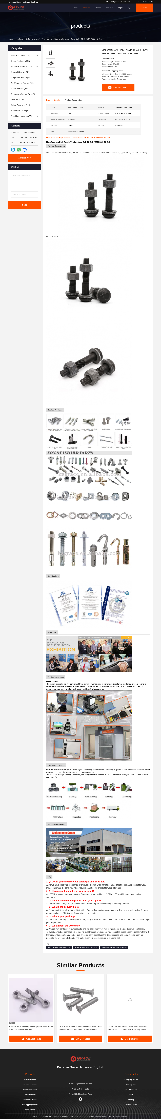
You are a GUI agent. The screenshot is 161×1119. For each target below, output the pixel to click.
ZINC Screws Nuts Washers (59, 947)
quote (144, 8)
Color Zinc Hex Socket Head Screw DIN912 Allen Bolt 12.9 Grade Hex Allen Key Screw (78, 1028)
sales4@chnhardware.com (119, 2)
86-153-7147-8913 (145, 2)
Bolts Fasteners (32, 39)
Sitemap (131, 1100)
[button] (12, 1005)
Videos (98, 8)
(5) (20, 111)
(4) (23, 94)
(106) (18, 100)
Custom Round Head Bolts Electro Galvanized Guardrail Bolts (128, 1028)
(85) (21, 116)
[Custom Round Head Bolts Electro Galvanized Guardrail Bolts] (130, 999)
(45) (20, 61)
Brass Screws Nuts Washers (86, 947)
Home (76, 8)
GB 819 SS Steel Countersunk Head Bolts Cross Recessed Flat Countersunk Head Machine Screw (31, 1028)
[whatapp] (19, 149)
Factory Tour (131, 1084)
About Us (109, 8)
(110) (20, 105)
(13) (20, 72)
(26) (19, 89)
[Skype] (13, 149)
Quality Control (131, 1090)
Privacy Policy (131, 1105)
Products (86, 8)
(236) (20, 55)
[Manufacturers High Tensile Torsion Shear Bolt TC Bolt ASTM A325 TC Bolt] (77, 69)
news (131, 1095)
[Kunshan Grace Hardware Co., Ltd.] (16, 8)
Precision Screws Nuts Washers (114, 947)
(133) (21, 67)
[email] (24, 149)
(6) (20, 78)
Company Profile (131, 1079)
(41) (22, 83)
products (19, 39)
